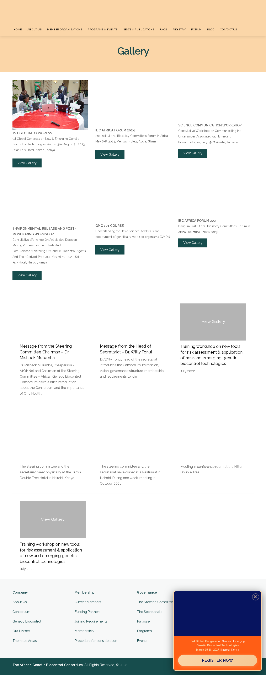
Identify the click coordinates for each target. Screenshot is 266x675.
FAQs (163, 29)
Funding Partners (87, 612)
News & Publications (138, 29)
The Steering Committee (156, 602)
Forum (196, 29)
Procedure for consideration (96, 641)
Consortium (21, 612)
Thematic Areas (24, 641)
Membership (84, 631)
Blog (210, 29)
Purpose (143, 621)
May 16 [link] (56, 256)
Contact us (228, 29)
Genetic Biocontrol (26, 621)
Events (142, 641)
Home (18, 29)
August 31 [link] (69, 144)
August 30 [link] (54, 144)
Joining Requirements (91, 621)
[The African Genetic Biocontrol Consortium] (26, 12)
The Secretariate (149, 612)
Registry (179, 29)
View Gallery (213, 321)
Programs (144, 631)
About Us (34, 29)
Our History (21, 631)
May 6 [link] (99, 141)
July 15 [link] (206, 142)
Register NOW (217, 660)
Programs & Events (102, 29)
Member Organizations (64, 29)
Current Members (88, 602)
